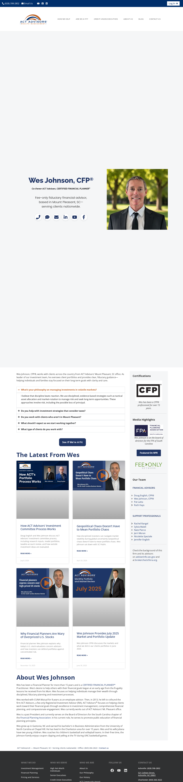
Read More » (25, 553)
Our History (85, 777)
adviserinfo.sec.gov (145, 556)
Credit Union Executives (106, 19)
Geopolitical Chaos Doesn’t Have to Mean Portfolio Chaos (98, 527)
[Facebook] (112, 770)
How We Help (63, 19)
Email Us (28, 3)
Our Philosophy (87, 772)
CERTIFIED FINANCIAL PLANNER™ (99, 684)
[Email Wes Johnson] (56, 217)
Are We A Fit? (82, 19)
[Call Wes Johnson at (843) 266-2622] (38, 217)
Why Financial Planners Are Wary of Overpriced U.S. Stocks (42, 635)
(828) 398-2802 (11, 3)
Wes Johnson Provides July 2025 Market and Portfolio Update (98, 635)
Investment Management (32, 768)
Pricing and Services (30, 777)
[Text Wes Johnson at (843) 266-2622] (47, 217)
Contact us (104, 748)
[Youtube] (118, 770)
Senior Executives (58, 775)
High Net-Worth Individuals (57, 769)
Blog (141, 19)
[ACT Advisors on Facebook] (83, 217)
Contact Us (154, 19)
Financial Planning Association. (35, 717)
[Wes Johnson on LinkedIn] (65, 217)
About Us (128, 19)
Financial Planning (29, 772)
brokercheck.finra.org (146, 560)
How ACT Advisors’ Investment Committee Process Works (40, 527)
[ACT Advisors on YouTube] (74, 217)
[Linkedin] (125, 770)
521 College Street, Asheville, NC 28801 (147, 774)
